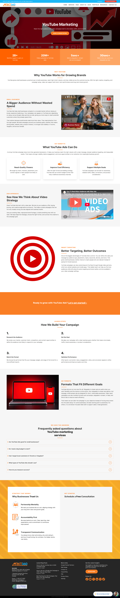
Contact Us (64, 569)
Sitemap (63, 578)
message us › (21, 580)
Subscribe (91, 571)
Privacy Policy (64, 576)
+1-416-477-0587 (20, 578)
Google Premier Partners (67, 565)
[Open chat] (116, 594)
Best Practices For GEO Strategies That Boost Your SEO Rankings (47, 576)
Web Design (64, 567)
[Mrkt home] (9, 4)
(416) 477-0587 (6, 1)
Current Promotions (110, 1)
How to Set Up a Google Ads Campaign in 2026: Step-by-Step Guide (48, 571)
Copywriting (64, 571)
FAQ (62, 574)
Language (99, 1)
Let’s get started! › (77, 303)
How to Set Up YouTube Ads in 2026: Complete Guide (46, 565)
